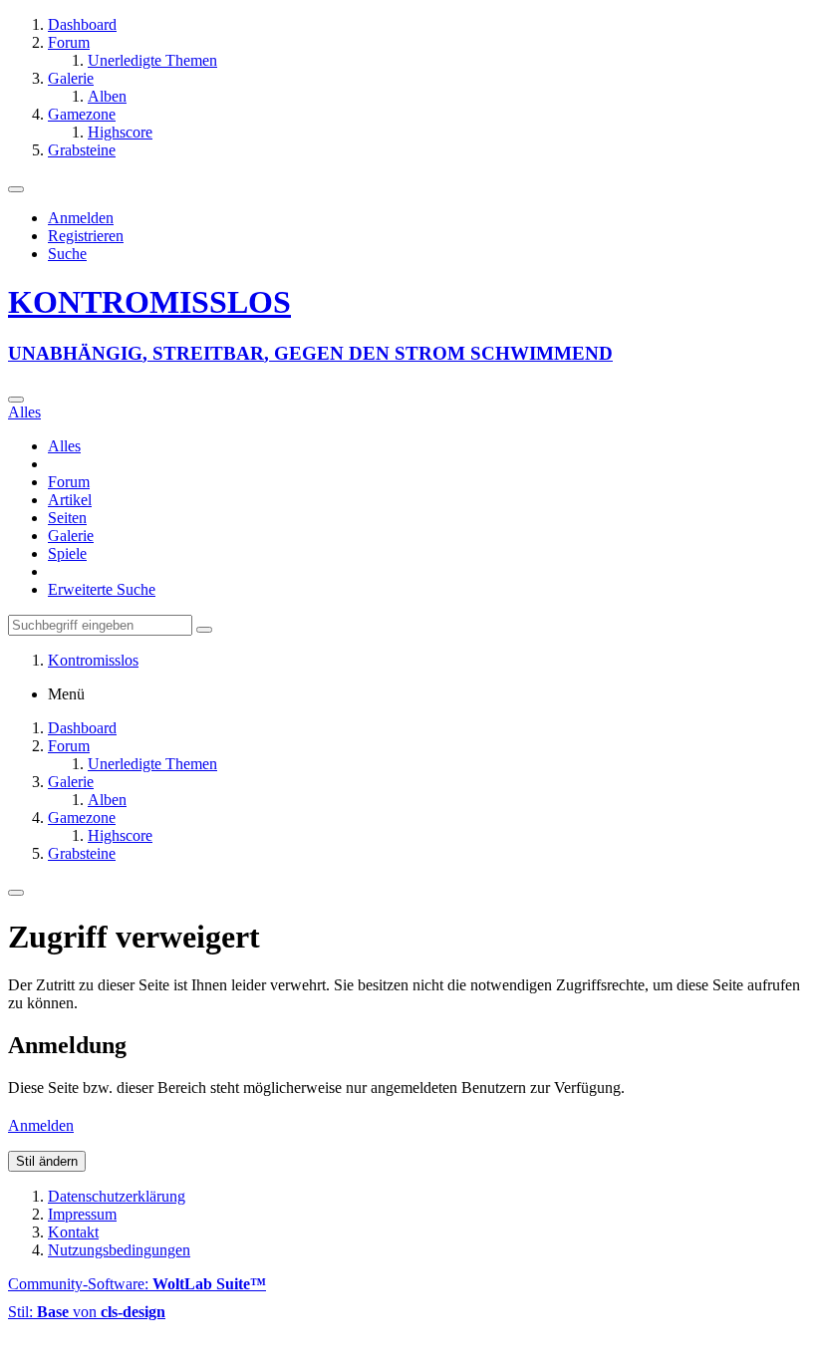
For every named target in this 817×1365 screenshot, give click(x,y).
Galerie (71, 535)
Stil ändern (47, 1161)
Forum (69, 481)
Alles (64, 445)
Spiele (67, 553)
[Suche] (16, 400)
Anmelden (81, 217)
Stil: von (86, 1311)
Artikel (70, 499)
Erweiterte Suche (101, 589)
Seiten (67, 517)
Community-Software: (137, 1283)
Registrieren (86, 235)
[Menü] (16, 189)
